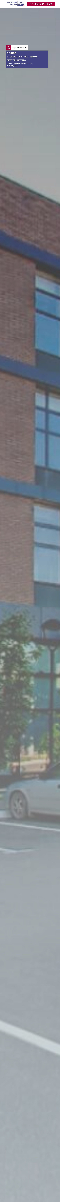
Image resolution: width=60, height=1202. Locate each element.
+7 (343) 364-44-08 (41, 3)
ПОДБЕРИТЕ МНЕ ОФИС (19, 47)
